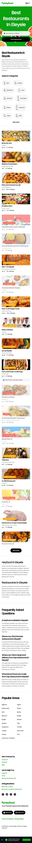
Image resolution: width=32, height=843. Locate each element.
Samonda (20, 730)
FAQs (3, 776)
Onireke (19, 727)
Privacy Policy (19, 819)
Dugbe (4, 719)
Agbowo (4, 704)
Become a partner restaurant (12, 789)
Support (4, 773)
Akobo (19, 708)
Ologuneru (5, 727)
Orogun (4, 730)
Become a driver (7, 787)
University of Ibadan (8, 738)
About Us (5, 760)
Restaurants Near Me (9, 778)
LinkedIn (4, 762)
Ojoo (18, 723)
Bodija (19, 716)
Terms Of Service (7, 819)
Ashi (3, 712)
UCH (18, 734)
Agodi (19, 704)
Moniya (4, 723)
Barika (19, 712)
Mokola (19, 719)
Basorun (4, 716)
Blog (3, 765)
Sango (4, 734)
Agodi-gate (5, 708)
